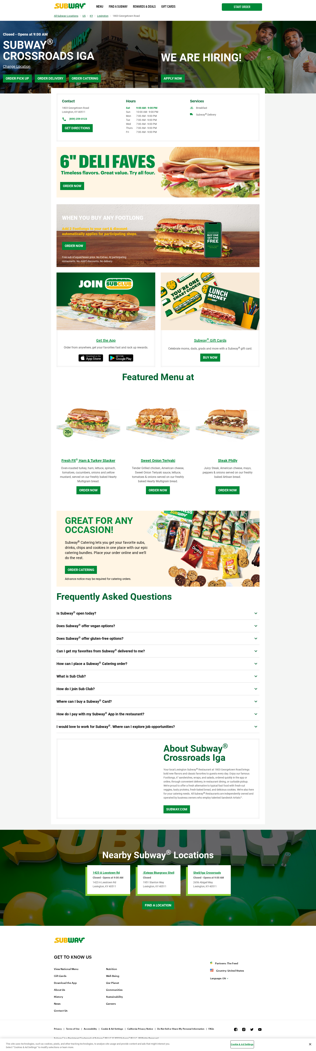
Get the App (106, 340)
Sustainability (114, 997)
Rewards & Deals (144, 6)
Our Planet (112, 983)
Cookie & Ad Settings (112, 1029)
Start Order (242, 7)
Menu (99, 6)
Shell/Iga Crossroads (207, 872)
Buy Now (210, 357)
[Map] (106, 779)
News (57, 1004)
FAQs (211, 1029)
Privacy (58, 1029)
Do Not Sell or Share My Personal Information (180, 1029)
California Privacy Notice (140, 1029)
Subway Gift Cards (210, 340)
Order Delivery (50, 78)
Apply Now (173, 78)
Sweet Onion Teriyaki (158, 460)
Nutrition (111, 969)
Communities (114, 990)
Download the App (65, 983)
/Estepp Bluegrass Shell (158, 872)
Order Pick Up (17, 78)
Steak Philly (227, 460)
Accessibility (90, 1029)
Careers (111, 1004)
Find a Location (158, 905)
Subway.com (176, 809)
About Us (59, 990)
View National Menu (66, 969)
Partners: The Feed (226, 963)
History (58, 997)
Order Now (72, 186)
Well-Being (112, 976)
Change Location (16, 66)
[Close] (310, 1044)
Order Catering (85, 78)
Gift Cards (168, 6)
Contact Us (60, 1011)
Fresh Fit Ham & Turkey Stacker (88, 460)
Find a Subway (118, 6)
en (218, 978)
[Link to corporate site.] (69, 952)
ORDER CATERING (81, 570)
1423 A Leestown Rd (106, 872)
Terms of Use (73, 1029)
